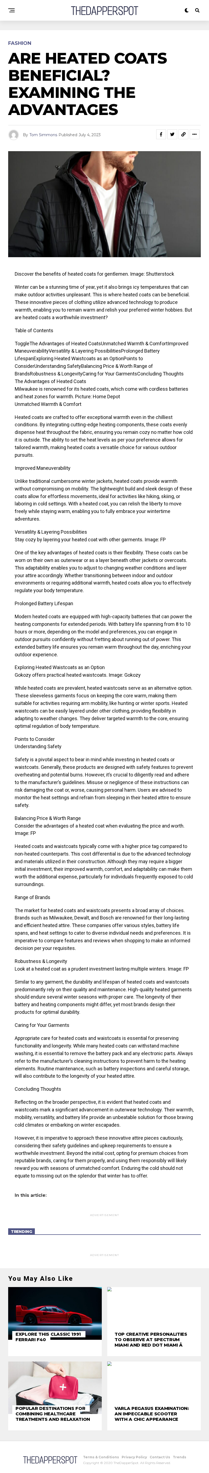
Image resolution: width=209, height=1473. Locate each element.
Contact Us (160, 1457)
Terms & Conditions (101, 1457)
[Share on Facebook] (161, 134)
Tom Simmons (43, 134)
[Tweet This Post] (172, 134)
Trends (179, 1457)
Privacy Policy (134, 1457)
